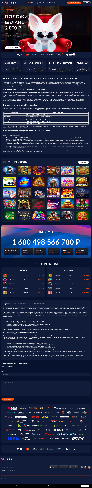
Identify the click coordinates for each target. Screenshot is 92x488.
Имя (2, 371)
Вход (86, 2)
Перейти (8, 69)
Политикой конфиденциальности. (56, 485)
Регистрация (74, 2)
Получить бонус (13, 47)
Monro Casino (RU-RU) (9, 470)
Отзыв (3, 379)
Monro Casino (6, 468)
